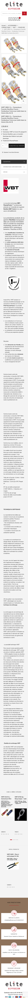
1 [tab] (11, 839)
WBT (14, 27)
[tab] (14, 162)
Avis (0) (5, 172)
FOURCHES (21, 27)
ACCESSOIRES (12, 25)
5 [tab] (17, 839)
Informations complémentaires (12, 166)
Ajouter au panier (16, 146)
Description (6, 161)
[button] (23, 101)
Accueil (4, 25)
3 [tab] (14, 839)
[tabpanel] (7, 816)
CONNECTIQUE (6, 27)
